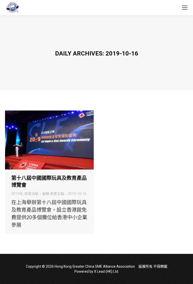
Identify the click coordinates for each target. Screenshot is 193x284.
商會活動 (31, 194)
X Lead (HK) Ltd (106, 271)
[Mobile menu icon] (184, 7)
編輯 (53, 194)
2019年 (17, 194)
